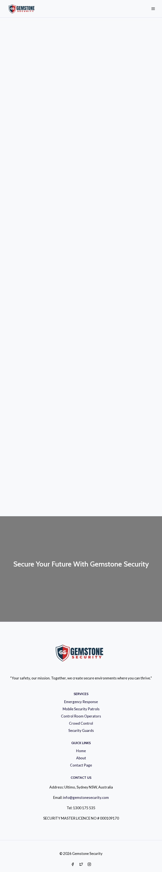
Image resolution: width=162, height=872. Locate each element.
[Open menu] (153, 8)
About (81, 758)
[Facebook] (72, 864)
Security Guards (81, 730)
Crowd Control (81, 723)
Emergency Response (81, 702)
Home (81, 751)
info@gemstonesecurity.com (86, 797)
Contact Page (81, 765)
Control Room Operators (81, 716)
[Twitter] (81, 864)
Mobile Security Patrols (81, 709)
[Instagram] (89, 864)
